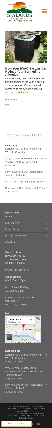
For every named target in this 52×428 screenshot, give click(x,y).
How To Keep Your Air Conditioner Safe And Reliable (24, 173)
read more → (24, 92)
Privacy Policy (25, 416)
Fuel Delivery (12, 222)
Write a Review (16, 423)
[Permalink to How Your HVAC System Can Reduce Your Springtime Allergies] (26, 47)
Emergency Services (16, 235)
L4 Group (28, 418)
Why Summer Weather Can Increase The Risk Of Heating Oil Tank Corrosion (25, 162)
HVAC (7, 105)
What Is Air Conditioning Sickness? (24, 181)
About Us (10, 242)
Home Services (13, 229)
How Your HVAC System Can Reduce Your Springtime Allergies (26, 71)
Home (8, 216)
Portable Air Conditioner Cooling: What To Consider (23, 150)
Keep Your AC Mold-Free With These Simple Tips (25, 190)
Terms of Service (38, 416)
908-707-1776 (21, 270)
